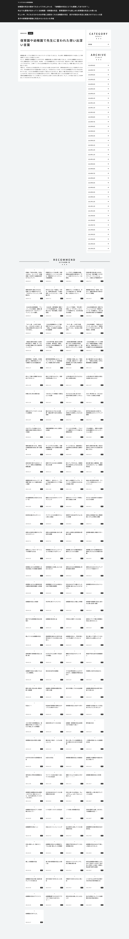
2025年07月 (91, 122)
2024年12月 (91, 150)
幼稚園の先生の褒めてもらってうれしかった (35, 6)
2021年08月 (91, 220)
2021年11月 (91, 206)
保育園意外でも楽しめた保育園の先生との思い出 (78, 10)
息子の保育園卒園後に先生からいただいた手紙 (36, 18)
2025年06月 (91, 126)
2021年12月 (91, 201)
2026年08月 (91, 65)
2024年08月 (91, 169)
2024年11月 (91, 154)
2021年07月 (91, 225)
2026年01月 (91, 98)
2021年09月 (91, 216)
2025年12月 (91, 103)
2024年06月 (91, 178)
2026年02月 (91, 93)
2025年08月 (91, 117)
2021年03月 (91, 244)
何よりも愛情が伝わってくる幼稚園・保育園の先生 (37, 10)
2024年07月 (91, 173)
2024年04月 (91, 187)
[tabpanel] (34, 276)
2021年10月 (91, 211)
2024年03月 (91, 192)
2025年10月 (91, 112)
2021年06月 (91, 230)
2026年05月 (91, 79)
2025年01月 (91, 145)
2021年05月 (91, 234)
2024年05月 (91, 183)
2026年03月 (91, 89)
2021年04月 (91, 239)
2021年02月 (91, 248)
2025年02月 (91, 140)
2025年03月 (91, 136)
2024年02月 (91, 197)
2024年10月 (91, 159)
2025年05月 (91, 131)
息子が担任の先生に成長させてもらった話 (85, 14)
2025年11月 (91, 108)
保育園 (30, 33)
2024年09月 (91, 164)
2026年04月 (91, 84)
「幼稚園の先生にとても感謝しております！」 (72, 6)
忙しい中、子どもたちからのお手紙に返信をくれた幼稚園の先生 (43, 14)
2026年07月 (91, 70)
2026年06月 (91, 75)
